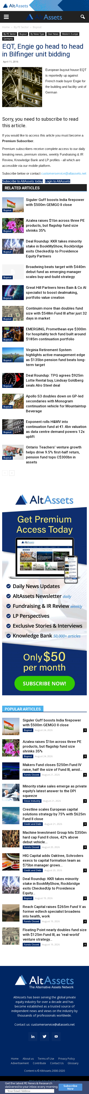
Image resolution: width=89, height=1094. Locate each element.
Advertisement (20, 1063)
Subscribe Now (70, 1087)
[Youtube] (56, 1036)
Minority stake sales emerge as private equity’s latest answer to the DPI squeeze (55, 791)
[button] (6, 17)
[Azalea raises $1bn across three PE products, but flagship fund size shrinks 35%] (13, 225)
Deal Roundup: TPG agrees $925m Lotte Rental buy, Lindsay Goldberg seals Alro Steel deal (54, 380)
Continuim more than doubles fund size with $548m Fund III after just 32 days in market (56, 313)
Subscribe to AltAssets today (22, 181)
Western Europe (70, 33)
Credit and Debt (32, 824)
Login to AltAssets (57, 181)
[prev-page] (5, 473)
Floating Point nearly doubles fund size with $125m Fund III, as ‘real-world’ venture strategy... (55, 934)
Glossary (73, 1063)
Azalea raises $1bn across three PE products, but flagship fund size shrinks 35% (55, 225)
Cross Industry (32, 800)
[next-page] (11, 473)
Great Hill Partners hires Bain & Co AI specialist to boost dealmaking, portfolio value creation (56, 292)
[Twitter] (44, 1036)
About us (28, 1058)
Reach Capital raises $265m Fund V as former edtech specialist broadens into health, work (54, 911)
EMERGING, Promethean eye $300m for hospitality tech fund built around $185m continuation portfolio (56, 334)
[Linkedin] (33, 1036)
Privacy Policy (66, 1058)
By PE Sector (21, 27)
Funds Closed (31, 774)
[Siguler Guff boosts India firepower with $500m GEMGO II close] (13, 204)
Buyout (37, 27)
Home (6, 27)
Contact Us (57, 1063)
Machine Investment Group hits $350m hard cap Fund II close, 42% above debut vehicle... (55, 837)
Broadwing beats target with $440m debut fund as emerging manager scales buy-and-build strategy (56, 272)
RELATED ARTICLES (22, 188)
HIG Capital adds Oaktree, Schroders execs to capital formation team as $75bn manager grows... (53, 860)
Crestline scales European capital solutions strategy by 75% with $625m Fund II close (54, 814)
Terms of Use (46, 1058)
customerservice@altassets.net (63, 173)
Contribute (39, 1063)
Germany (8, 38)
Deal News (53, 33)
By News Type (37, 33)
